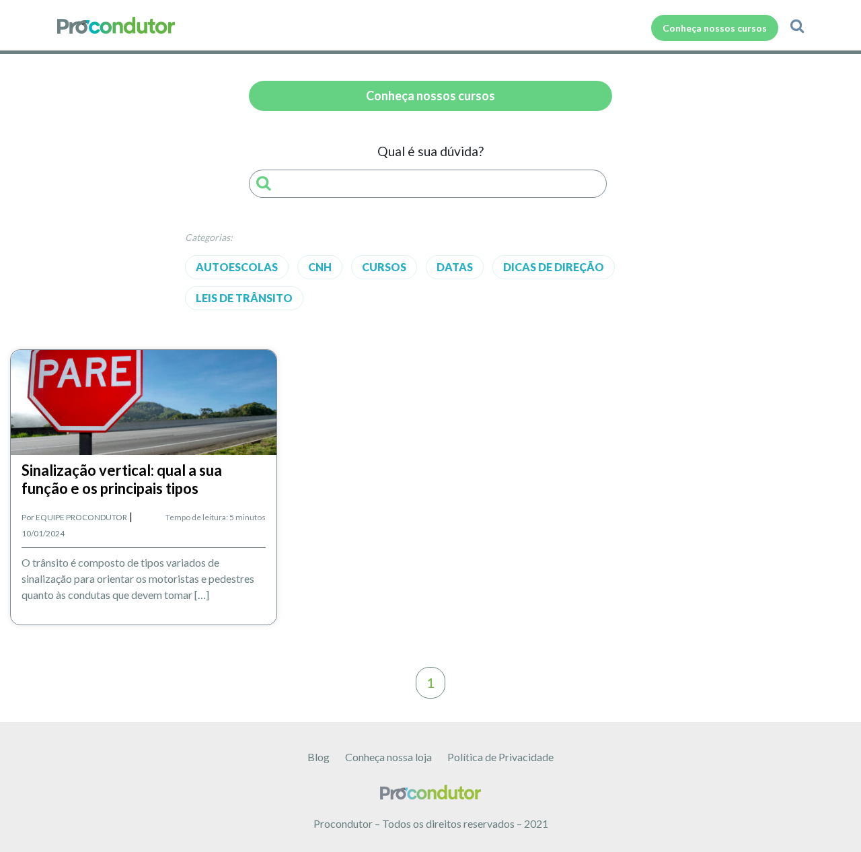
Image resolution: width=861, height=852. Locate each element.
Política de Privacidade (500, 756)
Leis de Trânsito (244, 297)
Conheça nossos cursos (715, 28)
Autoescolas (237, 266)
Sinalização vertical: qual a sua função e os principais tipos (122, 479)
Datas (455, 266)
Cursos (384, 266)
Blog (318, 756)
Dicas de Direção (553, 266)
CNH (320, 266)
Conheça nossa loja (388, 756)
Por (74, 517)
